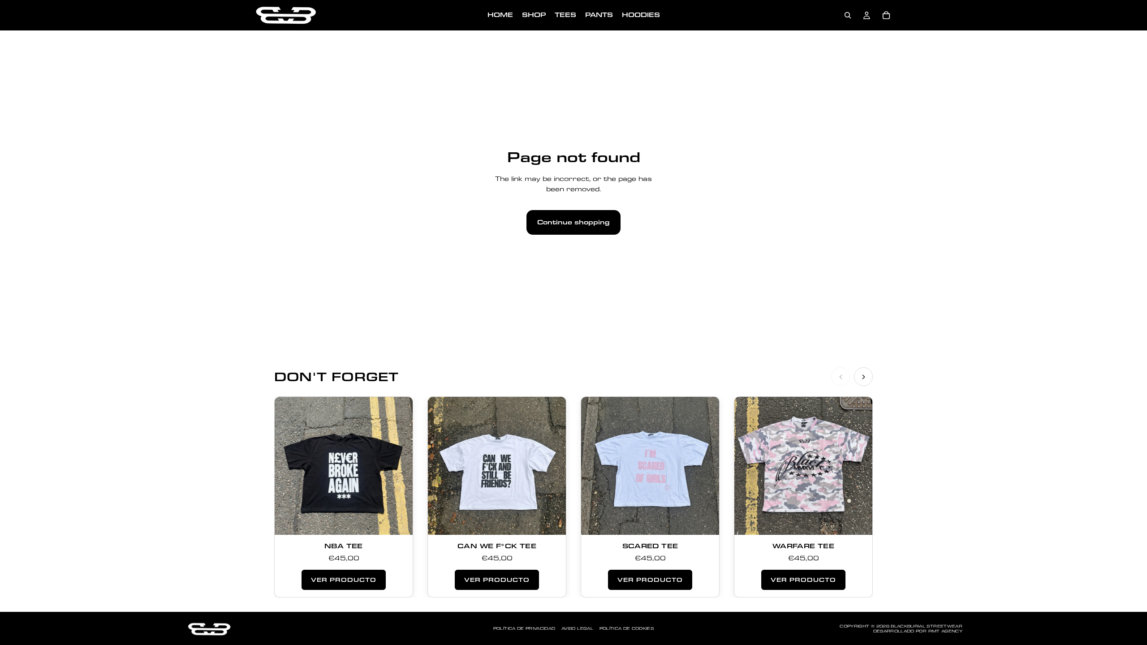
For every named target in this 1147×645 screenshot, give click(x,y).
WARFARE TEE (803, 546)
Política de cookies (626, 628)
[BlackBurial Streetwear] (208, 629)
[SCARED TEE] (650, 466)
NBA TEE (343, 546)
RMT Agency (945, 631)
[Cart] (886, 15)
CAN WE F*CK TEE (496, 546)
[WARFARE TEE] (803, 466)
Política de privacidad (524, 628)
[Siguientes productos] (863, 376)
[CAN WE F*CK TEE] (497, 466)
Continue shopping (573, 222)
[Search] (848, 15)
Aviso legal (577, 628)
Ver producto (343, 579)
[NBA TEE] (344, 466)
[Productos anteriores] (840, 376)
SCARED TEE (650, 546)
